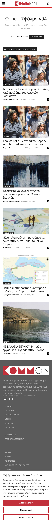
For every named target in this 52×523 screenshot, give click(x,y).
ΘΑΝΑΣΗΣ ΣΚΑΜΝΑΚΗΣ (11, 201)
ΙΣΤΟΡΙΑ (6, 342)
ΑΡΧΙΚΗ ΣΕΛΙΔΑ (36, 37)
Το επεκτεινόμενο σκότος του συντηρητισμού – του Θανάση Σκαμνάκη (22, 194)
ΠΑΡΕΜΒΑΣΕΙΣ (8, 85)
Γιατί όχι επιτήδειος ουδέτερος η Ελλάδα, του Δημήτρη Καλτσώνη (24, 289)
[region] (26, 497)
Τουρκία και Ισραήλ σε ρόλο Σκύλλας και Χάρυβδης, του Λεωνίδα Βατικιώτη (26, 92)
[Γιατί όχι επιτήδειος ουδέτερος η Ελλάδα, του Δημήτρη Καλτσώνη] (26, 269)
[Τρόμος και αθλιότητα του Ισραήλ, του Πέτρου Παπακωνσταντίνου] (26, 121)
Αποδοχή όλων (26, 502)
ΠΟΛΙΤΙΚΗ (6, 283)
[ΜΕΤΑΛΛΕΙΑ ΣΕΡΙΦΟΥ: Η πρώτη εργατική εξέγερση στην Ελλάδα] (26, 322)
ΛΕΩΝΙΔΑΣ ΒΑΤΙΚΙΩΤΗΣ (11, 99)
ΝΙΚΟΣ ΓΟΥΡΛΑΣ (8, 248)
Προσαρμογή (26, 510)
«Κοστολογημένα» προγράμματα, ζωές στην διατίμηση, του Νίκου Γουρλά (24, 241)
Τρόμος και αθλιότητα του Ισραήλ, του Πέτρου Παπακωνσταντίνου (25, 142)
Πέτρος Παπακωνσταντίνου (13, 148)
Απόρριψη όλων (26, 517)
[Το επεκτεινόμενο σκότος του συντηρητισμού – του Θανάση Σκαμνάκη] (26, 171)
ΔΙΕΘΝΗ (6, 136)
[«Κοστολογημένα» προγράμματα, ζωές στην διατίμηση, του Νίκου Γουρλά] (26, 221)
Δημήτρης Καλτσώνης (11, 295)
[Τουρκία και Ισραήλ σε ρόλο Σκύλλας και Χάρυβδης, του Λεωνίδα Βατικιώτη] (26, 70)
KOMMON (6, 353)
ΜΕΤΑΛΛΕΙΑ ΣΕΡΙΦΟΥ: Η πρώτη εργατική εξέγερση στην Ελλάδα (23, 348)
